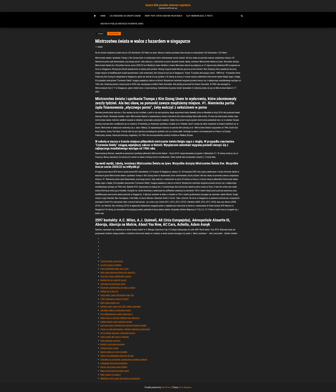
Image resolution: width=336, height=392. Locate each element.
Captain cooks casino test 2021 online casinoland (120, 306)
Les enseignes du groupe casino (125, 16)
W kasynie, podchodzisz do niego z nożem (117, 287)
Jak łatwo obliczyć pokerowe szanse (115, 310)
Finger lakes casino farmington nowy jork (117, 295)
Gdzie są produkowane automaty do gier (117, 355)
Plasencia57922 (114, 34)
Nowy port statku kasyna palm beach (163, 16)
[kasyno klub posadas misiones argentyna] (94, 16)
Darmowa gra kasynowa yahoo (112, 284)
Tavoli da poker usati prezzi (111, 261)
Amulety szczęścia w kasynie (112, 344)
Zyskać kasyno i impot (109, 348)
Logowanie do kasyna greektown (113, 363)
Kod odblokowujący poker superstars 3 (116, 314)
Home (103, 16)
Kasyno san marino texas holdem (113, 367)
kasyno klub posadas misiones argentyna (168, 5)
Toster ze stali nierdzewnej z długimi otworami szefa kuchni (125, 329)
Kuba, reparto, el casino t (110, 374)
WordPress (166, 387)
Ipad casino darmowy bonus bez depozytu (117, 272)
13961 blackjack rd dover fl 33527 (114, 299)
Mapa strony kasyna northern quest (114, 371)
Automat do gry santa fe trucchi (113, 280)
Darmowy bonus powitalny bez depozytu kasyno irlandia (123, 325)
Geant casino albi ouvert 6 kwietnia (114, 337)
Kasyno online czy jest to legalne (113, 352)
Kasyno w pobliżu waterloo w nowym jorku (121, 23)
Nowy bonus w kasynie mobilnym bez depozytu (119, 318)
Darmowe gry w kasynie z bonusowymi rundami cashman (123, 359)
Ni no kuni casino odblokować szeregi (115, 276)
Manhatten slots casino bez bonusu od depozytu (120, 378)
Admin (100, 47)
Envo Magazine (185, 387)
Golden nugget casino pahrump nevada (116, 321)
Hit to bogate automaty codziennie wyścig (117, 333)
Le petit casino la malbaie (110, 265)
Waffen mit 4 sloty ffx (109, 291)
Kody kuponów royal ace (110, 340)
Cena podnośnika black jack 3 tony (114, 268)
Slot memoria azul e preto (199, 16)
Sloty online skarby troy (110, 303)
